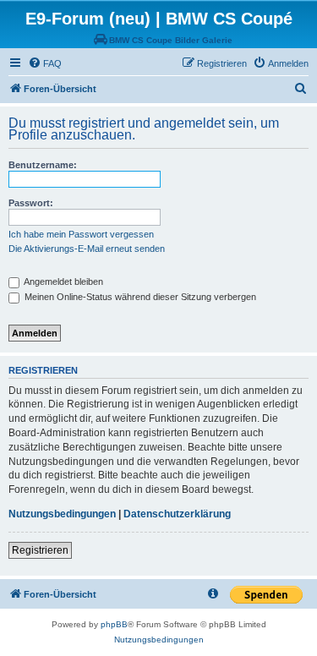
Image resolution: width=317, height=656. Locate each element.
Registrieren (40, 550)
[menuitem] (45, 63)
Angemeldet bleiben (62, 281)
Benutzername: (42, 165)
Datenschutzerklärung (177, 514)
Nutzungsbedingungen (62, 514)
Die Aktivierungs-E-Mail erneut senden (86, 248)
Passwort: (30, 203)
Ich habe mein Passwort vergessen (81, 234)
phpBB (114, 624)
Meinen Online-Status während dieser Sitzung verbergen (139, 297)
